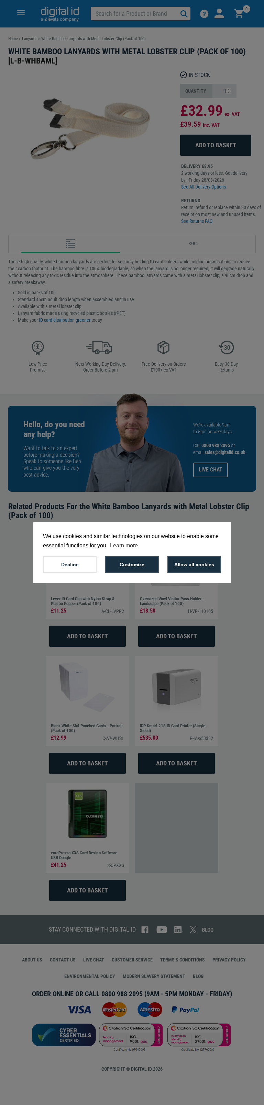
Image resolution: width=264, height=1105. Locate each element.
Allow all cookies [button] (194, 564)
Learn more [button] (124, 545)
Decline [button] (70, 564)
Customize (132, 564)
